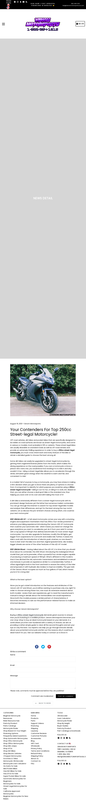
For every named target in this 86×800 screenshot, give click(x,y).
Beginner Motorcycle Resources (11, 717)
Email (12, 665)
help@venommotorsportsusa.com (73, 5)
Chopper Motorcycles (12, 756)
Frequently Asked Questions (15, 736)
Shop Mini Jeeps (10, 746)
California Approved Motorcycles (11, 792)
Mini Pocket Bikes (10, 768)
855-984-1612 (75, 3)
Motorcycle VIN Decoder (13, 761)
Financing (35, 726)
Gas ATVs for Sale (10, 773)
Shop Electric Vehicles (12, 753)
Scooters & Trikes (10, 758)
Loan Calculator (63, 718)
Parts (33, 721)
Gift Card (35, 743)
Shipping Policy (37, 756)
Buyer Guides (62, 726)
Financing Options (10, 733)
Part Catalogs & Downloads (68, 731)
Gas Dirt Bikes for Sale (12, 771)
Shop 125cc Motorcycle (12, 741)
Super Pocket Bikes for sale (14, 776)
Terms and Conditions (40, 751)
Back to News (44, 703)
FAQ (32, 763)
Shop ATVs (7, 748)
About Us (35, 758)
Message (14, 675)
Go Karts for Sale (10, 766)
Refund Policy (36, 753)
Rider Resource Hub (11, 721)
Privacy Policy (36, 748)
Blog (32, 741)
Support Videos (37, 723)
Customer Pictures (39, 736)
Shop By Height (63, 723)
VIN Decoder (62, 716)
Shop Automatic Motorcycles (15, 738)
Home (33, 716)
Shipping (34, 728)
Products (34, 718)
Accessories (36, 738)
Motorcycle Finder (10, 728)
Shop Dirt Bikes (9, 751)
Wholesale (35, 746)
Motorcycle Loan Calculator (14, 763)
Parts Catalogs (9, 726)
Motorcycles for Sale (11, 783)
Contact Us (36, 761)
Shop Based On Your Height (14, 731)
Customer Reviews (39, 733)
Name (12, 655)
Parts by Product (10, 723)
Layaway (34, 731)
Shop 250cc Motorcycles (13, 743)
